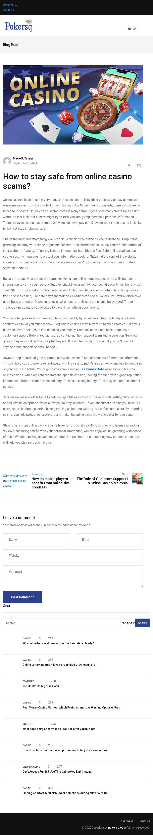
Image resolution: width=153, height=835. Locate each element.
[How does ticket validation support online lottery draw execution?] (11, 750)
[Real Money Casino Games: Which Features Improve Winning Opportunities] (11, 708)
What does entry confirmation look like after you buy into (59, 728)
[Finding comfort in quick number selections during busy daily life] (11, 793)
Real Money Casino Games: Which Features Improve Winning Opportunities (71, 707)
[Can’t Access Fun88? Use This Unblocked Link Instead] (11, 772)
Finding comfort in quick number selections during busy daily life (65, 793)
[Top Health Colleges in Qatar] (11, 686)
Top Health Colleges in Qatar (41, 686)
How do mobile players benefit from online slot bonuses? (51, 483)
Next (125, 474)
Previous (37, 474)
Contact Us (10, 5)
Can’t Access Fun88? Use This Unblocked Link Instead (57, 771)
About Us (9, 9)
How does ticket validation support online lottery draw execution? (65, 750)
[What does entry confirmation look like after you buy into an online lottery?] (11, 729)
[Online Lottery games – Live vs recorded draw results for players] (11, 665)
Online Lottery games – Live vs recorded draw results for (60, 664)
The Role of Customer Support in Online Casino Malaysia (102, 481)
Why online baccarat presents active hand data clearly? (58, 643)
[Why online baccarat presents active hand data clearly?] (11, 644)
